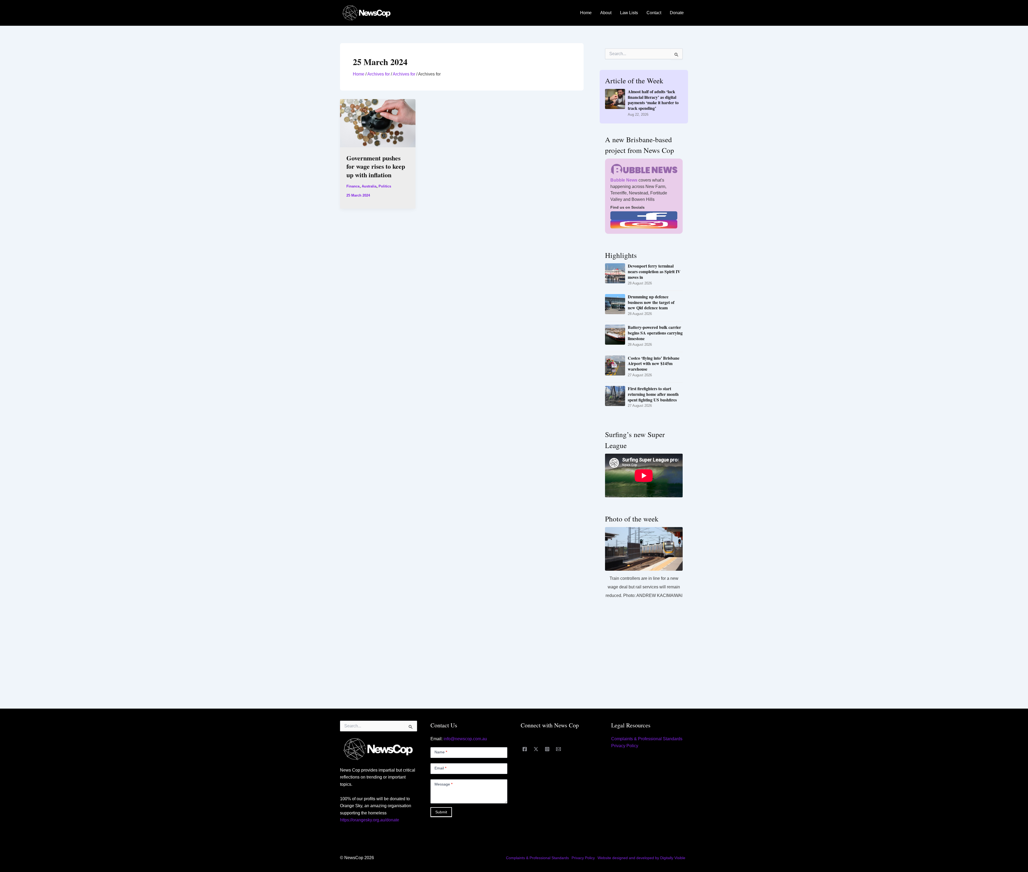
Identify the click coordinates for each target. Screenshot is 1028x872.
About (605, 12)
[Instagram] (547, 749)
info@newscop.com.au (465, 738)
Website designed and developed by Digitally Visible (641, 858)
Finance (353, 186)
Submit (441, 812)
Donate (677, 12)
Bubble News (623, 180)
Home (586, 12)
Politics (385, 186)
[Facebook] (525, 749)
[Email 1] (558, 749)
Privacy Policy (624, 745)
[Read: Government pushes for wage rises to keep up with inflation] (377, 123)
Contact (654, 12)
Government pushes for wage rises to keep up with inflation (375, 166)
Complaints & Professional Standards (646, 738)
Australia (369, 186)
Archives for (378, 74)
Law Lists (629, 12)
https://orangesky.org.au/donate (369, 820)
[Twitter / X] (536, 749)
